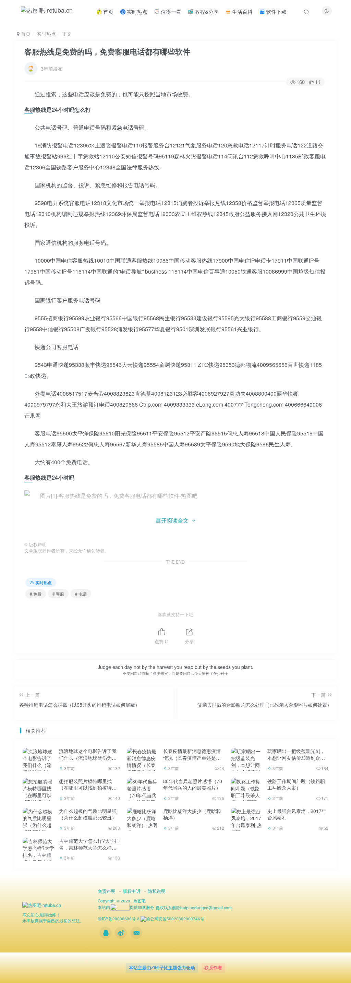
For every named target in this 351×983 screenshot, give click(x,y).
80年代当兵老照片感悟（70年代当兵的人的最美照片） (192, 784)
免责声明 (107, 891)
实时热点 (136, 11)
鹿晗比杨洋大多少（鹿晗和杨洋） (192, 814)
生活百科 (242, 11)
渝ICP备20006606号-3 (119, 918)
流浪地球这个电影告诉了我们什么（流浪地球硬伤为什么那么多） (88, 757)
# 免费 (35, 594)
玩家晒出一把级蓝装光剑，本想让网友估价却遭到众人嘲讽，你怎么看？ (296, 757)
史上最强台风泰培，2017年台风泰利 (296, 814)
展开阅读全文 (172, 520)
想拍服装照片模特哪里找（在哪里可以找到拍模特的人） (88, 788)
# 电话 (81, 594)
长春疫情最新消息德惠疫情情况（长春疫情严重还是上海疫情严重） (192, 757)
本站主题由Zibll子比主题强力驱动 (162, 967)
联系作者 (213, 967)
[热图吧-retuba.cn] (41, 904)
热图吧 (139, 900)
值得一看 (170, 11)
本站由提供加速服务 (126, 907)
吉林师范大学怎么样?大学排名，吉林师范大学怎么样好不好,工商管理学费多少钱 (89, 847)
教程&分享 (206, 11)
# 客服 (58, 594)
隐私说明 (157, 891)
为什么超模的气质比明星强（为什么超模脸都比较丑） (88, 814)
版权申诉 (132, 891)
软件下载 (276, 11)
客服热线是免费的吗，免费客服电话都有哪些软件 (107, 51)
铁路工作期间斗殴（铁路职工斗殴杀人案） (296, 784)
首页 (107, 11)
